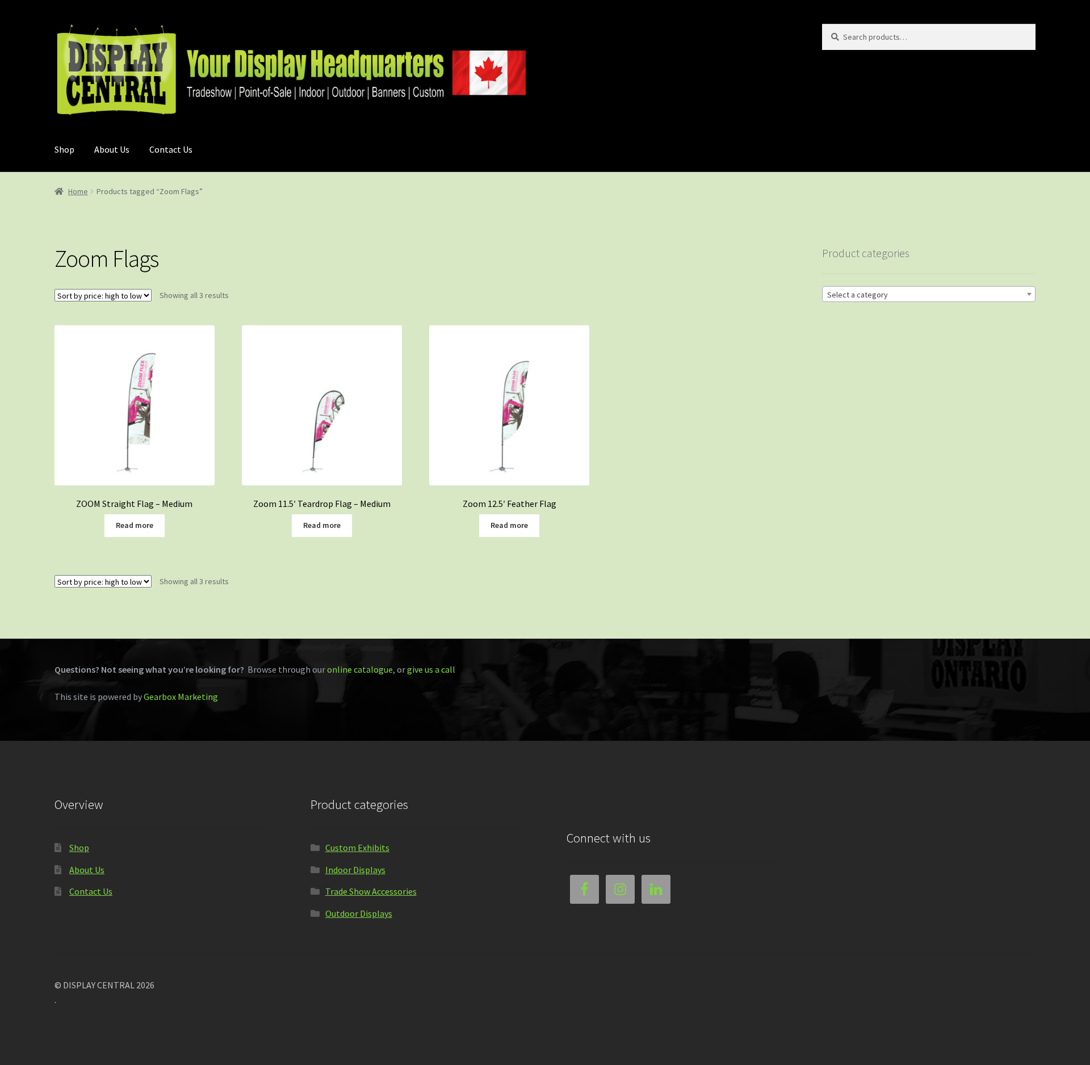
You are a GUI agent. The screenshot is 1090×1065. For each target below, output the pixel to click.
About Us (111, 149)
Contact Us (170, 149)
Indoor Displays (355, 869)
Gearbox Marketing (181, 696)
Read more (134, 525)
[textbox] (929, 295)
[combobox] (929, 294)
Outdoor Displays (358, 913)
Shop (64, 149)
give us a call (431, 669)
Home (78, 191)
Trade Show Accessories (371, 891)
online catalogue (360, 669)
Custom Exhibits (357, 847)
